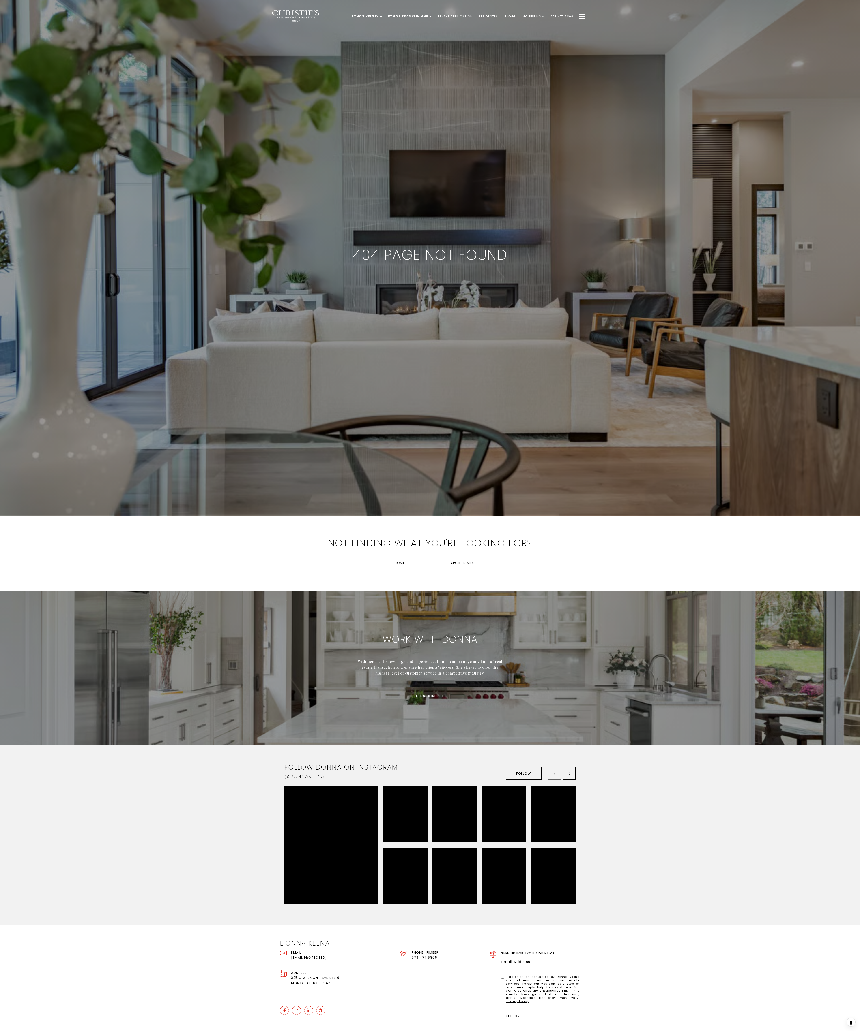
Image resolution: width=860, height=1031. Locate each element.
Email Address (515, 961)
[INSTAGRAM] (296, 1010)
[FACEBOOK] (284, 1010)
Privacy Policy (517, 1001)
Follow (523, 773)
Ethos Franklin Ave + (410, 16)
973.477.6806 (424, 957)
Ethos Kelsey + (367, 16)
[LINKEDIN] (308, 1010)
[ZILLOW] (320, 1010)
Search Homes (460, 563)
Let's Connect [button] (430, 696)
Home (400, 563)
